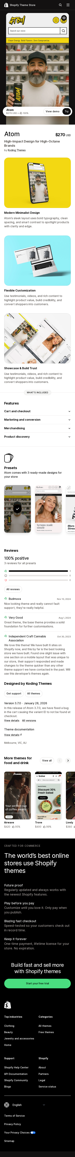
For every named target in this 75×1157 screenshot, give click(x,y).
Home (7, 1044)
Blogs (7, 1086)
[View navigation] (68, 5)
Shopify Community (16, 1080)
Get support (13, 693)
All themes (33, 693)
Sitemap (9, 1140)
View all (47, 760)
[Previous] (59, 760)
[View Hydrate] (48, 509)
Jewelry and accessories (19, 1038)
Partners (44, 1073)
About (42, 1067)
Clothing (9, 1025)
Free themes (46, 1032)
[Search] (60, 5)
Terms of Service (14, 1115)
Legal (42, 1080)
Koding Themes (17, 150)
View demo (52, 111)
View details (11, 720)
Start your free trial (37, 983)
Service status (47, 1086)
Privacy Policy (12, 1124)
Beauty (8, 1032)
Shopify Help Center (16, 1067)
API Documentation (15, 1073)
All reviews (13, 589)
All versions (29, 720)
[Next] (68, 760)
